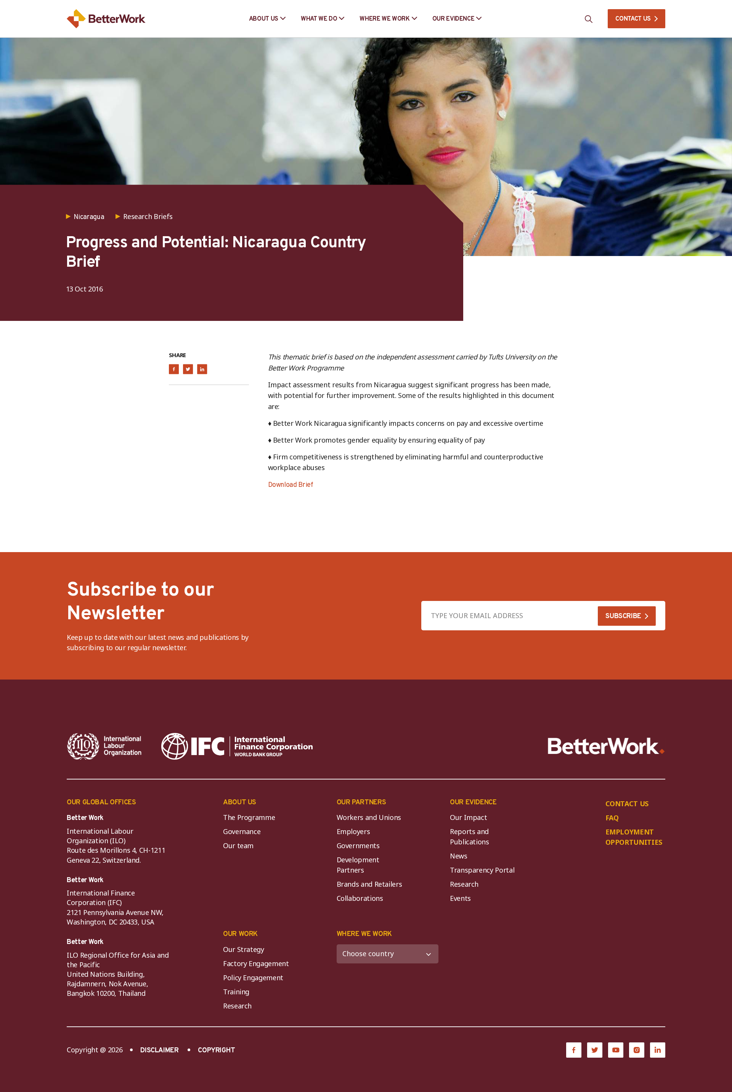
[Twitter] (594, 1050)
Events (460, 898)
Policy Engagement (255, 977)
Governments (358, 845)
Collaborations (360, 898)
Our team (238, 845)
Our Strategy (243, 949)
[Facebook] (573, 1050)
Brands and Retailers (369, 884)
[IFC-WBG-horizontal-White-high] (237, 746)
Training (236, 991)
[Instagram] (636, 1050)
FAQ (612, 817)
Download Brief (290, 485)
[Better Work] (606, 746)
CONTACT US (633, 19)
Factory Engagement (256, 963)
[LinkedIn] (657, 1050)
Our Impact (468, 817)
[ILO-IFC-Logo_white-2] (104, 746)
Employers (353, 831)
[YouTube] (615, 1050)
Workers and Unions (369, 817)
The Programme (249, 817)
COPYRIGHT (216, 1050)
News (458, 855)
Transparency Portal (482, 870)
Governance (241, 831)
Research (464, 884)
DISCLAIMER (159, 1050)
